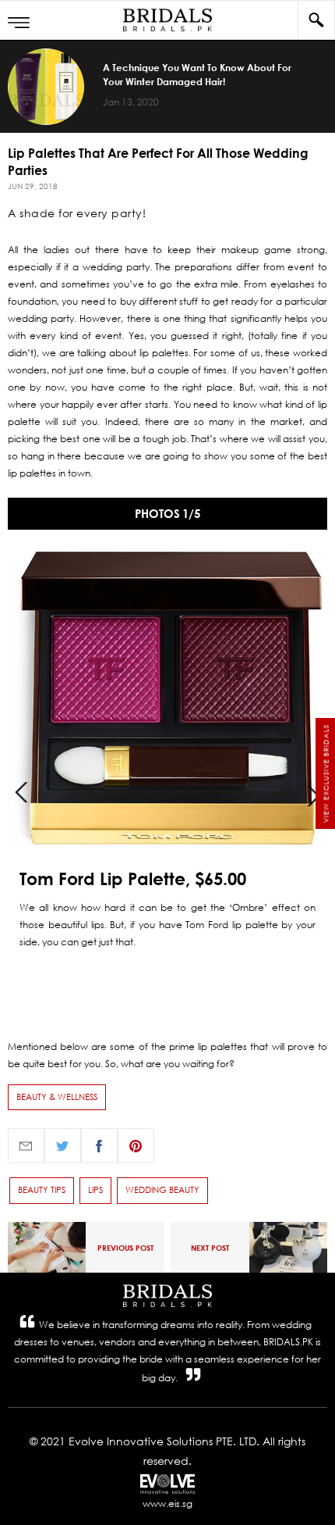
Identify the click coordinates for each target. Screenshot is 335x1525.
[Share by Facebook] (99, 1145)
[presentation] (21, 791)
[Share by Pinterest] (135, 1145)
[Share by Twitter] (62, 1145)
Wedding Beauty (162, 1190)
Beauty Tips (41, 1190)
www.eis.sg (167, 1503)
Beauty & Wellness (56, 1097)
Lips (95, 1190)
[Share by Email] (26, 1145)
